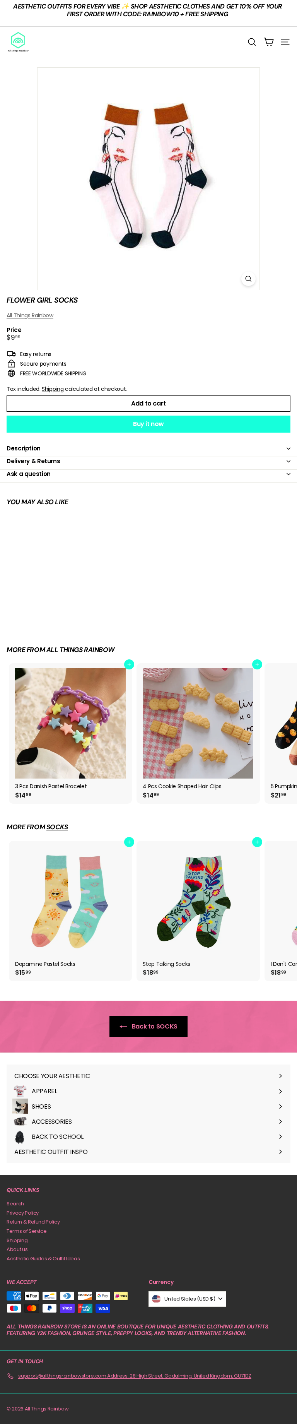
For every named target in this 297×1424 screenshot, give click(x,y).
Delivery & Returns (33, 461)
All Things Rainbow (30, 315)
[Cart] (268, 42)
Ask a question (29, 474)
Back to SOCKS (154, 1026)
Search (15, 1203)
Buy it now (148, 423)
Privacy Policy (23, 1213)
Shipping (52, 389)
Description (24, 448)
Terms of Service (26, 1231)
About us (17, 1249)
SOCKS (57, 827)
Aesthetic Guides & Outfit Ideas (43, 1258)
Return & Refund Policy (33, 1221)
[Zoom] (248, 279)
